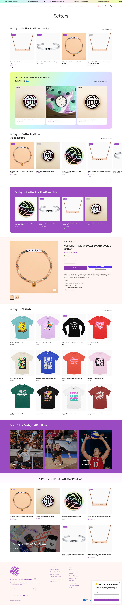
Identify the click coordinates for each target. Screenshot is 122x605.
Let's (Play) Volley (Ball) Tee (69, 413)
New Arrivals (53, 567)
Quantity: (66, 259)
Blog (70, 569)
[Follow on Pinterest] (21, 595)
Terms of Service (73, 575)
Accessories (52, 6)
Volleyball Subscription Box (56, 579)
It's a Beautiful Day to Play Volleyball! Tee (72, 378)
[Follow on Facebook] (11, 595)
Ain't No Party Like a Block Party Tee (45, 413)
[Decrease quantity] (66, 261)
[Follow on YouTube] (24, 595)
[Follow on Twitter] (14, 595)
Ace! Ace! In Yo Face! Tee (16, 378)
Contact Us (72, 587)
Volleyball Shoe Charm (53, 120)
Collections (69, 6)
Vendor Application (74, 585)
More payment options (100, 269)
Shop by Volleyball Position (56, 571)
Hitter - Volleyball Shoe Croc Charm (88, 120)
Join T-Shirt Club (79, 6)
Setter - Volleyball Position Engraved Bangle (47, 62)
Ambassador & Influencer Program (75, 572)
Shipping (71, 580)
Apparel (61, 6)
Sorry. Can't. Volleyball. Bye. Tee (18, 413)
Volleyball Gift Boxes (55, 581)
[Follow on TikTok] (27, 595)
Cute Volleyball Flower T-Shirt (95, 413)
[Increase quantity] (74, 261)
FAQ (70, 567)
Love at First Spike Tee (93, 342)
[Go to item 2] (17, 297)
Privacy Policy (72, 578)
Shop (39, 6)
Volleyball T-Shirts (54, 574)
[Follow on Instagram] (17, 595)
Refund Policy (72, 583)
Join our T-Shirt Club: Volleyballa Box (67, 1)
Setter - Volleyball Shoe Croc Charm (26, 120)
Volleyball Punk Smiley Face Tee (95, 378)
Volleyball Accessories (55, 576)
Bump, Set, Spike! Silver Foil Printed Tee (46, 378)
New (46, 6)
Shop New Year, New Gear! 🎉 (19, 1)
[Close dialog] (119, 583)
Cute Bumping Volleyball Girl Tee (44, 342)
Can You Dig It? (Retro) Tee (17, 342)
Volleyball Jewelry (54, 569)
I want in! (106, 600)
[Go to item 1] (12, 297)
